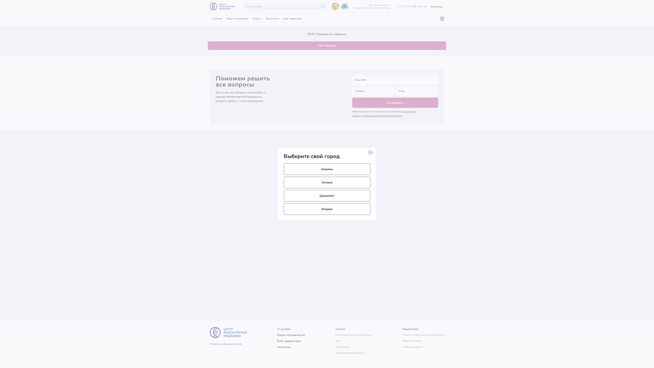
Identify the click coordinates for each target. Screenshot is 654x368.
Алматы (327, 169)
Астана (327, 182)
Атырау (327, 209)
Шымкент (327, 196)
